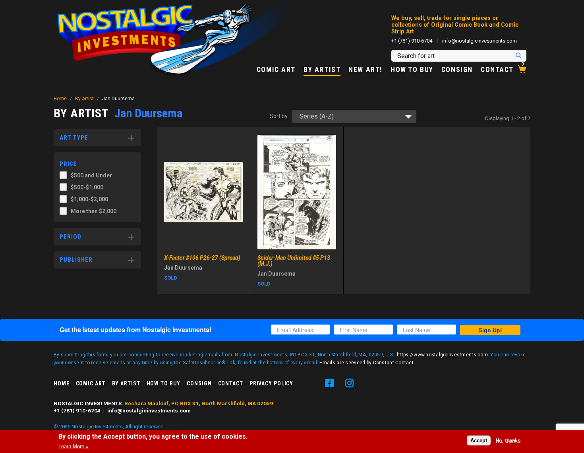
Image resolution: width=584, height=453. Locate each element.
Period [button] (70, 236)
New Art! (365, 70)
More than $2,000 (93, 211)
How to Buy (412, 70)
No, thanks (507, 440)
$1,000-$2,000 (89, 199)
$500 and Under (91, 175)
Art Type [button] (74, 137)
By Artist (322, 70)
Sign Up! (490, 330)
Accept (478, 440)
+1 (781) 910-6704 (411, 41)
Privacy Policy (271, 383)
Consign (457, 70)
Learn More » (73, 446)
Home (60, 98)
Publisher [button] (76, 259)
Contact (497, 70)
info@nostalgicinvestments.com (479, 41)
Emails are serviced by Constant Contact (366, 363)
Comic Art (276, 70)
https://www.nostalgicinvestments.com (442, 355)
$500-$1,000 (87, 187)
